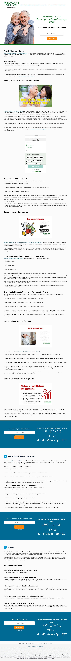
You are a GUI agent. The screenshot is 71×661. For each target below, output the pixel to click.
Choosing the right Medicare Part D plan (13, 460)
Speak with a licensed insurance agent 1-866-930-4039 (33, 5)
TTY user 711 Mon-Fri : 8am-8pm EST (56, 5)
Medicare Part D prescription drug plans (13, 258)
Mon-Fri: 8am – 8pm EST (52, 440)
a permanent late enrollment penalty (26, 76)
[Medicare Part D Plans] (11, 5)
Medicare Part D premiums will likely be (13, 111)
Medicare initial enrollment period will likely (40, 129)
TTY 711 (51, 436)
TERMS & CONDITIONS (32, 646)
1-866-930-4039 (52, 431)
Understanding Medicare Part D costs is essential (15, 53)
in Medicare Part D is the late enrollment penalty (29, 351)
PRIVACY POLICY (40, 646)
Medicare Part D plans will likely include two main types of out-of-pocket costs (23, 242)
